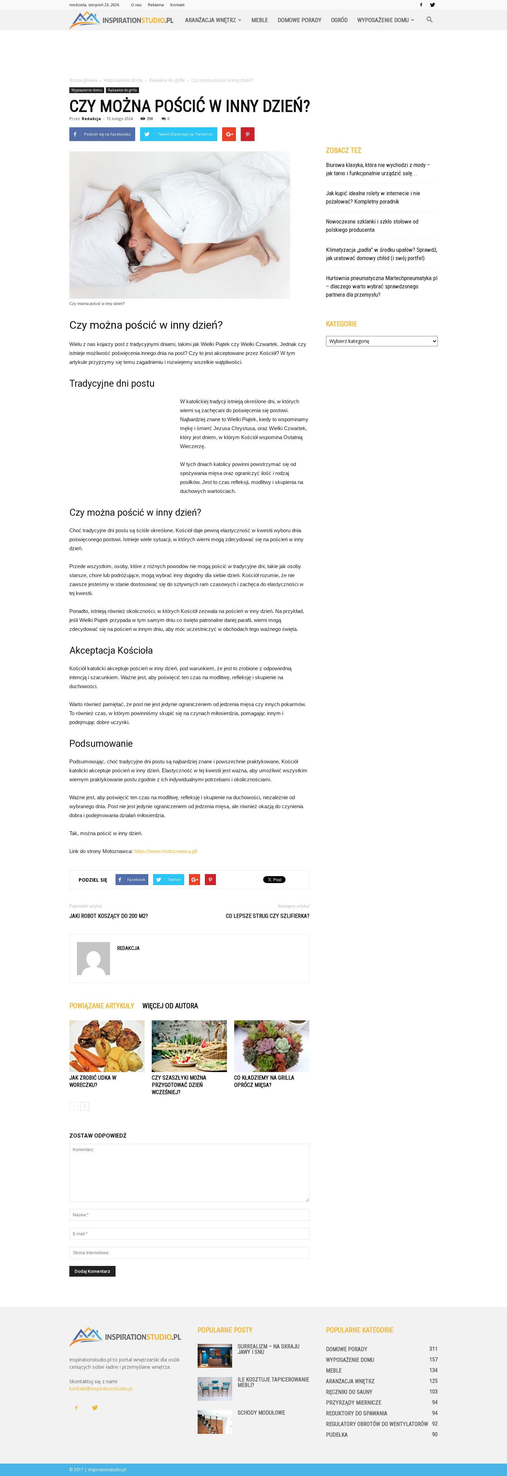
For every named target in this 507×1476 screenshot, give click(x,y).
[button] (429, 20)
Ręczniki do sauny (349, 1392)
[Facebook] (421, 5)
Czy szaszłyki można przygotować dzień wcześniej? (179, 1085)
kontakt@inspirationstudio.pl (100, 1388)
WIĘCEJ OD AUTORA (170, 1006)
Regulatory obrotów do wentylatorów (377, 1424)
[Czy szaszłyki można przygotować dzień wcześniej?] (189, 1046)
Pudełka (337, 1435)
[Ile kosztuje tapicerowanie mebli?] (215, 1389)
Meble (259, 20)
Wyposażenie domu (383, 20)
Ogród (339, 20)
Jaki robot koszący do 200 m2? (108, 916)
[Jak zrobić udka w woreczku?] (107, 1046)
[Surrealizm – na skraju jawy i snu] (215, 1356)
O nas (136, 4)
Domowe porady (299, 20)
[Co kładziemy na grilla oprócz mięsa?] (271, 1046)
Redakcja (91, 118)
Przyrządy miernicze (353, 1402)
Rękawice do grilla (122, 90)
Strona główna (83, 80)
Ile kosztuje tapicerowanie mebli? (273, 1382)
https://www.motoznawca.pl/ (165, 851)
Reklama (156, 4)
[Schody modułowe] (215, 1422)
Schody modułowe (261, 1412)
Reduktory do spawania (356, 1413)
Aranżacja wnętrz (210, 20)
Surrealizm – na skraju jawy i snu (268, 1349)
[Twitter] (432, 5)
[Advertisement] (253, 54)
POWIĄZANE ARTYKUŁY (101, 1006)
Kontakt (177, 4)
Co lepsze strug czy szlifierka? (267, 916)
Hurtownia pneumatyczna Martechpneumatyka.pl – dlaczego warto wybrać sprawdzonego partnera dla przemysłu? (381, 286)
